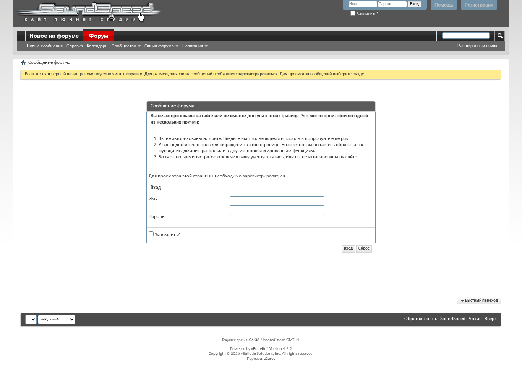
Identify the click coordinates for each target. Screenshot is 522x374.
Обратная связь (420, 318)
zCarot (269, 359)
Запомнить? (367, 13)
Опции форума (159, 46)
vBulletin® (260, 349)
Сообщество (124, 46)
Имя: (154, 199)
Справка (74, 46)
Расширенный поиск (477, 45)
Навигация (192, 46)
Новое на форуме (54, 36)
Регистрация (479, 5)
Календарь (97, 46)
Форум (98, 36)
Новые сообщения (45, 46)
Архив (475, 318)
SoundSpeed (452, 318)
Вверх (491, 318)
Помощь (443, 5)
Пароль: (157, 216)
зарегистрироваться (264, 176)
